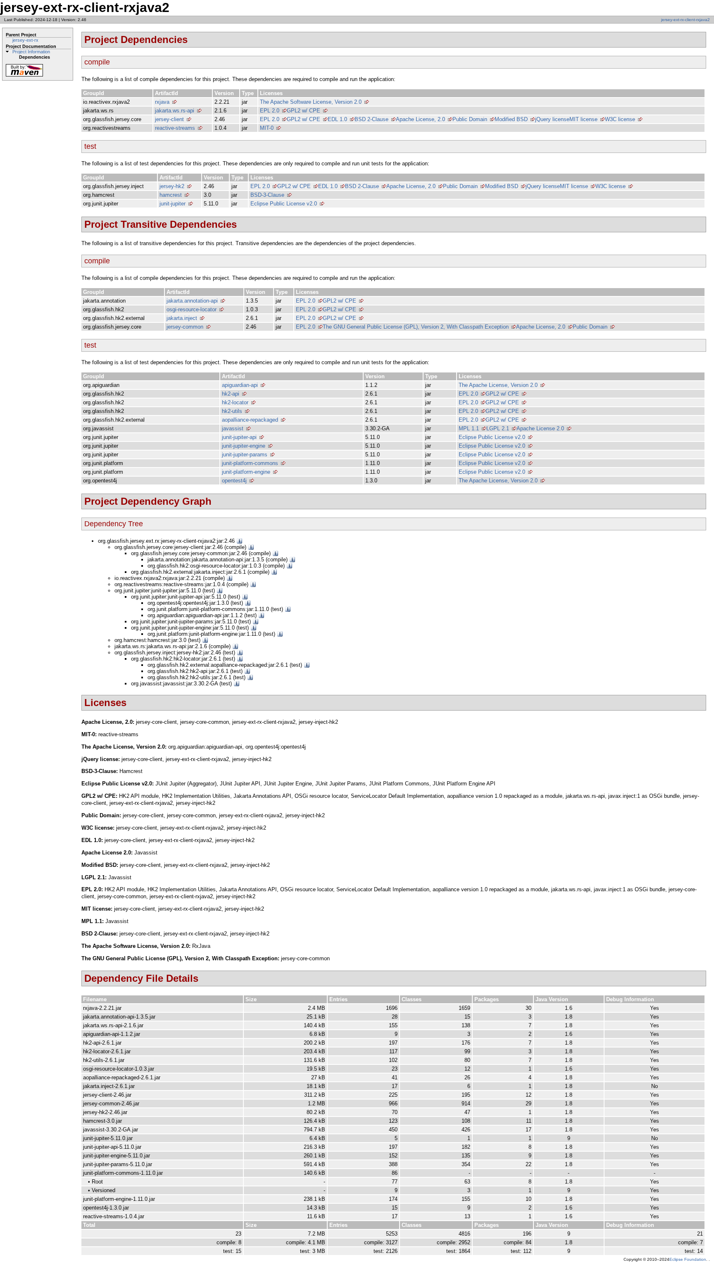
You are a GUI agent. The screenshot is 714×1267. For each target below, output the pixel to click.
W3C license (620, 119)
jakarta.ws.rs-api (174, 110)
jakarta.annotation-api (192, 301)
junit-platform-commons (250, 463)
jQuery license (552, 119)
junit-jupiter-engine (243, 446)
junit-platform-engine (246, 472)
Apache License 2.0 (540, 428)
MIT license (583, 119)
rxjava (162, 102)
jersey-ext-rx (25, 40)
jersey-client (169, 119)
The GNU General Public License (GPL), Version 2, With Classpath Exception (416, 327)
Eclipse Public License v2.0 (283, 203)
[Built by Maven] (24, 76)
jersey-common (185, 327)
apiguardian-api (240, 385)
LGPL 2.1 (497, 428)
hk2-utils (232, 411)
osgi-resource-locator (192, 309)
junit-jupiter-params (244, 454)
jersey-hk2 (171, 186)
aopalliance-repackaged (250, 420)
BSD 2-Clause (371, 119)
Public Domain (469, 119)
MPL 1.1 (469, 428)
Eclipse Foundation (687, 1259)
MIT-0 (267, 128)
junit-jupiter (172, 203)
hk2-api (230, 394)
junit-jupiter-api (239, 437)
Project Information (31, 51)
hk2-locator (235, 402)
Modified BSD (511, 119)
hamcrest (170, 195)
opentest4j (234, 480)
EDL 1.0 (337, 119)
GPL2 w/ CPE (303, 110)
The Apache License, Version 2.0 (498, 385)
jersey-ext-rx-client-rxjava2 (685, 19)
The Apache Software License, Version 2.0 (311, 102)
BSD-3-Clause (267, 195)
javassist (232, 428)
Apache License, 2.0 (420, 119)
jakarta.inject (182, 318)
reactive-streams (175, 128)
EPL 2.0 (269, 110)
